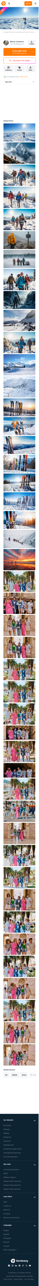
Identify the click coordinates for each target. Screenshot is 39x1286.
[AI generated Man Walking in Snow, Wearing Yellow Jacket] (19, 239)
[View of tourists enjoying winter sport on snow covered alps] (19, 386)
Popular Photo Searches (12, 1184)
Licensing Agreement (11, 1169)
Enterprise (7, 1136)
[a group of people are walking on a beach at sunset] (19, 558)
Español (6, 1233)
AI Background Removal (12, 1152)
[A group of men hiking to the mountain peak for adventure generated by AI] (19, 538)
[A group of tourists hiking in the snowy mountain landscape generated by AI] (19, 258)
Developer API (8, 1144)
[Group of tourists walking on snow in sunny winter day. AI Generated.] (19, 132)
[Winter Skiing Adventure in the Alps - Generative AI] (19, 482)
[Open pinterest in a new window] (19, 1265)
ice (6, 1074)
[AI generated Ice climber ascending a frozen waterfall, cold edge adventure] (19, 299)
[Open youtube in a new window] (29, 1265)
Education (7, 1140)
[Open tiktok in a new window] (22, 1265)
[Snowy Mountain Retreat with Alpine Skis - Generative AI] (19, 500)
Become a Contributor (11, 1217)
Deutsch (6, 1241)
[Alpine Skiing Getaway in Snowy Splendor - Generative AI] (19, 444)
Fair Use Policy (29, 1278)
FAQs (5, 1201)
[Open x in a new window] (26, 1265)
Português (7, 1237)
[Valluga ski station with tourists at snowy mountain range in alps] (19, 364)
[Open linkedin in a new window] (15, 1265)
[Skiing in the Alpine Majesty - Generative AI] (19, 463)
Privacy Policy (18, 1278)
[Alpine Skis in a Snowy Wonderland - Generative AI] (19, 425)
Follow (32, 44)
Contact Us (7, 1205)
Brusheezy (7, 1124)
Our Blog (6, 1213)
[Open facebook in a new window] (8, 1265)
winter (14, 1074)
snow (24, 1074)
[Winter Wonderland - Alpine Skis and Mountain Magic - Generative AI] (19, 519)
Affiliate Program (9, 1176)
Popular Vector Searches (12, 1180)
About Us (6, 1209)
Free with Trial (19, 52)
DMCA (5, 1172)
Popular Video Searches (12, 1188)
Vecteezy (6, 1128)
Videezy (6, 1132)
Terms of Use (8, 1278)
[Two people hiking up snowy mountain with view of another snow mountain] (19, 152)
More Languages (9, 1249)
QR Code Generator (10, 1156)
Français (6, 1245)
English (6, 1229)
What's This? (23, 77)
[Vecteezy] (3, 3)
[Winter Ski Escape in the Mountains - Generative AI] (19, 406)
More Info (8, 81)
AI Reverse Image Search (12, 1148)
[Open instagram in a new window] (12, 1265)
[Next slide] (30, 1074)
